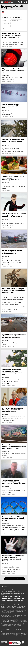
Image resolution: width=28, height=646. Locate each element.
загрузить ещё (14, 578)
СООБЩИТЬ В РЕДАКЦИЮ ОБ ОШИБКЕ (12, 600)
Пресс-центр (21, 589)
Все (3, 11)
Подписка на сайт (7, 596)
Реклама (4, 591)
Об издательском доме (8, 589)
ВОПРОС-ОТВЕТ (6, 190)
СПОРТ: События (7, 457)
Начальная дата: (5, 23)
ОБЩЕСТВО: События (8, 46)
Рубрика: (4, 20)
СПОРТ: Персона (6, 227)
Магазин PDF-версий (14, 591)
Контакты (17, 596)
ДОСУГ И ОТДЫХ (6, 311)
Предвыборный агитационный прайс (13, 598)
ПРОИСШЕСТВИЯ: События (9, 385)
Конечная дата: (5, 26)
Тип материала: (5, 17)
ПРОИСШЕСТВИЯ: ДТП (8, 81)
